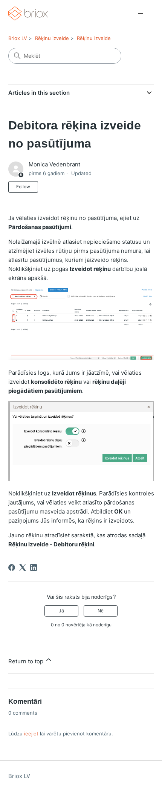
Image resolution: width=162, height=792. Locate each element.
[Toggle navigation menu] (140, 14)
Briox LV (17, 38)
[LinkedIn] (33, 567)
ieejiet (31, 733)
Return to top (26, 661)
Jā (61, 611)
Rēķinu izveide (52, 38)
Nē (101, 611)
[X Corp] (22, 567)
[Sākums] (28, 13)
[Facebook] (11, 567)
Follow (23, 186)
